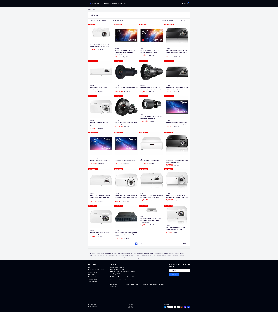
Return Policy (92, 274)
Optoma (94, 9)
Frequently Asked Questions (96, 269)
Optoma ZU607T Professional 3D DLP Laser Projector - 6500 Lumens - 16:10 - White (100, 197)
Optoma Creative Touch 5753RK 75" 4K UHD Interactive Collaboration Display (100, 159)
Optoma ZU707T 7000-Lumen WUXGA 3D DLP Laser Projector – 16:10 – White (151, 196)
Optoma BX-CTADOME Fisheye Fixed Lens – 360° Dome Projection (126, 88)
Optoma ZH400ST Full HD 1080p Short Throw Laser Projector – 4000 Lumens (100, 233)
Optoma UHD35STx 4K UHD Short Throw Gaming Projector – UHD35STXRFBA (100, 45)
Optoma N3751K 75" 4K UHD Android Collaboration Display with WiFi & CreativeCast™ (125, 52)
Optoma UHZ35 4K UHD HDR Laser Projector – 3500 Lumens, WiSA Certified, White (101, 124)
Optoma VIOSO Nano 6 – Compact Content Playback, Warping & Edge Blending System (126, 234)
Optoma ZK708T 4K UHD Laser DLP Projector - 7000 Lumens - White (99, 88)
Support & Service (93, 281)
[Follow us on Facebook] (129, 307)
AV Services (113, 3)
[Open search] (182, 3)
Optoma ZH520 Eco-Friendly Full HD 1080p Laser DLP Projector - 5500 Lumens (177, 196)
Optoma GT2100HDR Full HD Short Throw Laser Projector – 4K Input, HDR (176, 228)
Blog (89, 267)
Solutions (106, 3)
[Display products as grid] (184, 20)
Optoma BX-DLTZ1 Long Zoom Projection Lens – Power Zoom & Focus (151, 117)
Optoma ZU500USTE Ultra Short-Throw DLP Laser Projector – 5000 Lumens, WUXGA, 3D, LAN (150, 220)
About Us (120, 3)
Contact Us (127, 3)
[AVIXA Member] (140, 298)
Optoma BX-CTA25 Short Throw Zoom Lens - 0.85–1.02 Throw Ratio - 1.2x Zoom (151, 88)
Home (89, 9)
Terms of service (92, 279)
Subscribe (174, 274)
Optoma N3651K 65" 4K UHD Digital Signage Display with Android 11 (149, 51)
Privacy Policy (92, 276)
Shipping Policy (92, 272)
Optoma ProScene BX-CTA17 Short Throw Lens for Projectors (126, 123)
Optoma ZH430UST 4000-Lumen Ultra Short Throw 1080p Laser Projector (150, 159)
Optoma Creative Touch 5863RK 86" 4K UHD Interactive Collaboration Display (176, 123)
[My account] (184, 3)
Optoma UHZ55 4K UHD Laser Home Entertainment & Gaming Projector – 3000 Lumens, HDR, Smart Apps (177, 160)
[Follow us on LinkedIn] (132, 307)
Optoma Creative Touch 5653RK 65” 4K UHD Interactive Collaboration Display (125, 159)
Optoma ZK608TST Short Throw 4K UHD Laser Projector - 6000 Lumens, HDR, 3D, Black (176, 52)
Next (184, 243)
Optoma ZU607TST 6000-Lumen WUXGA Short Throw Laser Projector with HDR (177, 88)
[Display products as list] (186, 20)
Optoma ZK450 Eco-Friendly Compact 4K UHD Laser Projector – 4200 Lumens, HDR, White (126, 197)
